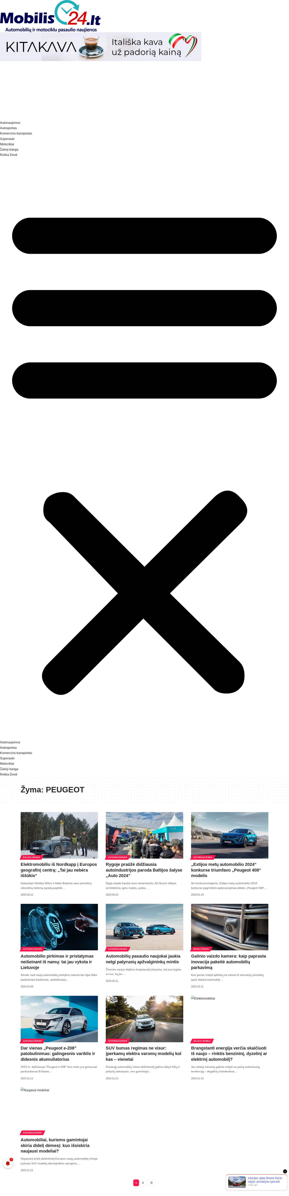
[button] (144, 448)
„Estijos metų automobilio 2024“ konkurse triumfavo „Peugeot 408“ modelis (226, 870)
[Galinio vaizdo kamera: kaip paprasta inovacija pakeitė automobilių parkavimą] (229, 927)
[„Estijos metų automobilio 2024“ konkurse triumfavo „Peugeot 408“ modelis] (229, 835)
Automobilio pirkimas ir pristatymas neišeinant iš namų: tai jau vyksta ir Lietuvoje (57, 962)
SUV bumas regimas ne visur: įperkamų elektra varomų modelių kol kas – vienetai (143, 1054)
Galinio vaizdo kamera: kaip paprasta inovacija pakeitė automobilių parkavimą (228, 962)
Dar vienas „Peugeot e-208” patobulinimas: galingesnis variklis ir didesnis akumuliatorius (58, 1054)
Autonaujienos (117, 857)
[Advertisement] (144, 90)
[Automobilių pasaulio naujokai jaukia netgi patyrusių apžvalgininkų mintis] (144, 927)
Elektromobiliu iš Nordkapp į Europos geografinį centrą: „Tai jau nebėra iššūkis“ (59, 870)
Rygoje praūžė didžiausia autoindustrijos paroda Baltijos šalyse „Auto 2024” (144, 870)
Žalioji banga (31, 857)
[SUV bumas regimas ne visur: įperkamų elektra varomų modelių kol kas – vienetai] (144, 1019)
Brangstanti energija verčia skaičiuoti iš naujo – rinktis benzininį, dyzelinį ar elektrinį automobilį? (229, 1054)
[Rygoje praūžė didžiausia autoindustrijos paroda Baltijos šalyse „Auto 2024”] (144, 835)
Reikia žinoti (201, 949)
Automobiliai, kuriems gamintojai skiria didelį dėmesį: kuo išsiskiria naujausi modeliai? (55, 1145)
